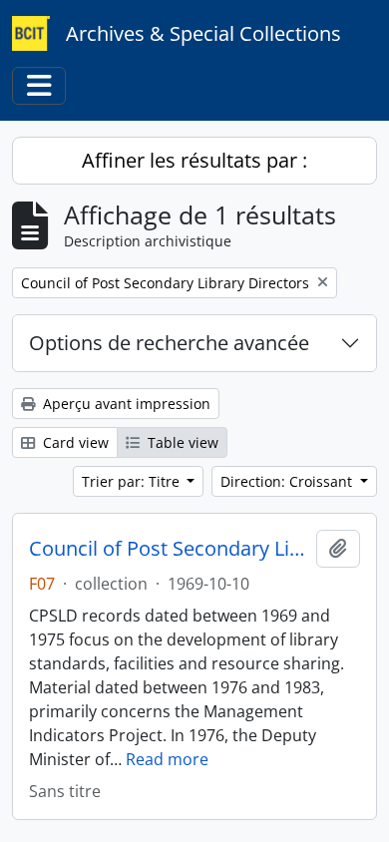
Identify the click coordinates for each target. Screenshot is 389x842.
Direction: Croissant (288, 481)
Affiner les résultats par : (194, 160)
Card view (74, 442)
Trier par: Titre (133, 481)
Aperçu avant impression (124, 403)
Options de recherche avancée (169, 342)
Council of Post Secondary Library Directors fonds (168, 549)
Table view (181, 442)
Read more (167, 759)
